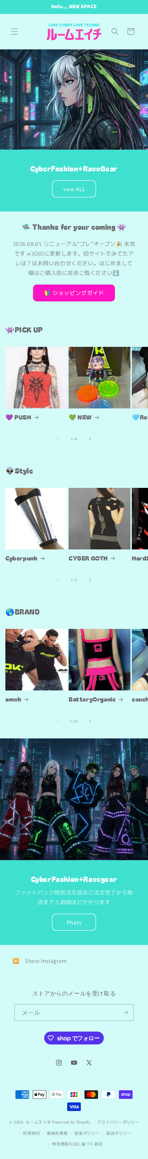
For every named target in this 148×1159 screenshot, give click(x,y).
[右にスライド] (90, 439)
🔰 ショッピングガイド (74, 292)
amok (13, 699)
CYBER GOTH (88, 558)
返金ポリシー (87, 1133)
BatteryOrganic (92, 699)
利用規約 (31, 1133)
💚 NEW (80, 417)
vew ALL (74, 188)
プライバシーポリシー (118, 1122)
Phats (74, 922)
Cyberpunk (21, 558)
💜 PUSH (18, 417)
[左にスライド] (58, 439)
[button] (14, 31)
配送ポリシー (118, 1133)
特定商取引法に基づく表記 (77, 1143)
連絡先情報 (57, 1133)
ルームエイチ (38, 1122)
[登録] (125, 1012)
